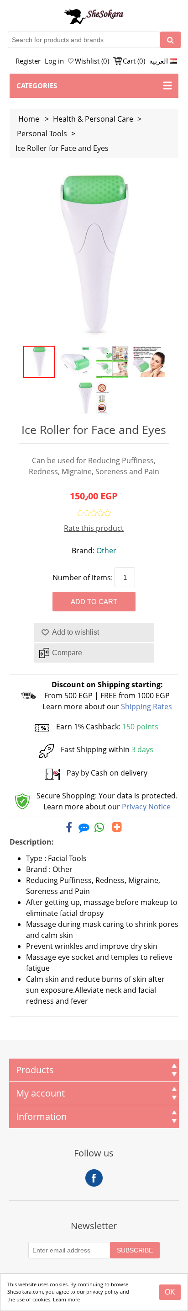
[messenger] (83, 827)
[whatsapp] (99, 827)
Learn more (66, 1299)
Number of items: (82, 578)
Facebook (94, 1178)
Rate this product (94, 528)
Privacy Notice (146, 807)
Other (106, 551)
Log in (54, 60)
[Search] (170, 40)
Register (28, 60)
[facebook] (68, 827)
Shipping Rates (146, 706)
